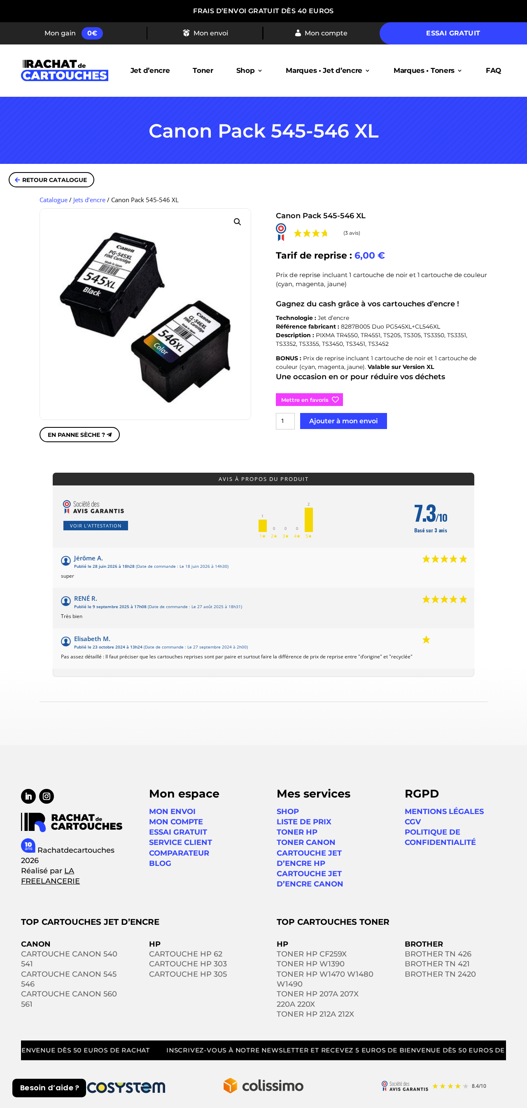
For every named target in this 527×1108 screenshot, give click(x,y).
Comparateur (179, 853)
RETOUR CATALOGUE (54, 180)
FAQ (493, 70)
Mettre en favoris (305, 400)
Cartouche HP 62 (185, 954)
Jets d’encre (89, 200)
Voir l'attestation (95, 526)
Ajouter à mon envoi (343, 421)
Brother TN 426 (438, 954)
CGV (413, 821)
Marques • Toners (424, 70)
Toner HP (297, 832)
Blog (160, 863)
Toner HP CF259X (312, 954)
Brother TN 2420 (440, 974)
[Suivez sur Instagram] (46, 796)
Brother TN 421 (437, 963)
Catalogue (54, 200)
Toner (203, 70)
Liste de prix (304, 821)
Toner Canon (306, 842)
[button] (237, 222)
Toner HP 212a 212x (315, 1014)
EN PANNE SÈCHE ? (76, 435)
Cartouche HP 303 (188, 963)
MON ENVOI (172, 811)
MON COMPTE (176, 821)
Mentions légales (444, 811)
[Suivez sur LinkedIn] (28, 796)
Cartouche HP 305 (188, 974)
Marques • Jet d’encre (324, 70)
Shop (245, 70)
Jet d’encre (150, 70)
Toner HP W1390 (311, 963)
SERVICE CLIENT (180, 842)
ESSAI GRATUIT (178, 832)
